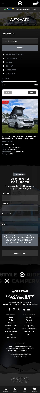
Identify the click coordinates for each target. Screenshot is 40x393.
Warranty (29, 320)
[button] (3, 3)
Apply (32, 92)
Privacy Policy (29, 326)
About (11, 317)
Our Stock (11, 329)
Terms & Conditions (29, 329)
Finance (29, 323)
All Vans (11, 323)
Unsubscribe (29, 331)
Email (4, 224)
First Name (6, 193)
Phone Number (7, 214)
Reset (8, 92)
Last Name (6, 204)
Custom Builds (11, 326)
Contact (29, 317)
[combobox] (20, 34)
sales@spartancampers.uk (21, 354)
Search (20, 48)
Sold (11, 334)
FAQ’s (29, 334)
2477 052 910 (20, 356)
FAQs (11, 320)
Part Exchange (11, 331)
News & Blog (11, 337)
